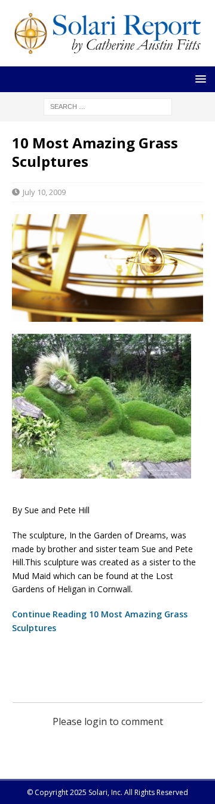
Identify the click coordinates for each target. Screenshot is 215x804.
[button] (198, 78)
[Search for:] (108, 105)
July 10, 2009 (44, 192)
